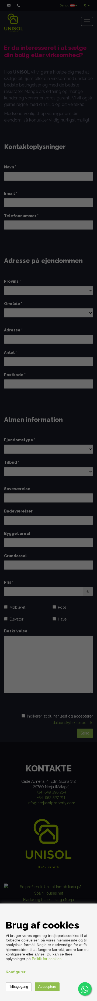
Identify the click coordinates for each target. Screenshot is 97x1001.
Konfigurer (15, 972)
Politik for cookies (46, 959)
